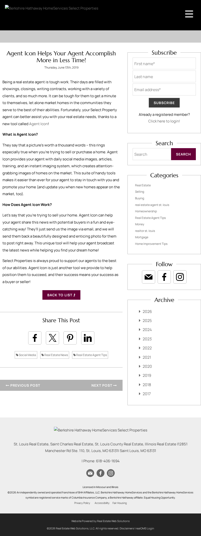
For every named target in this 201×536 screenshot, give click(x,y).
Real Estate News (56, 355)
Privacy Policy (82, 503)
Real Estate (143, 185)
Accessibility (102, 503)
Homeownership (146, 211)
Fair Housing (120, 503)
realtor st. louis (145, 231)
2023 (147, 339)
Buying (139, 198)
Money (139, 224)
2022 (147, 348)
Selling (139, 192)
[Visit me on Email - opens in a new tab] (148, 277)
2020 (147, 366)
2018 (147, 384)
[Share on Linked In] (87, 338)
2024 (147, 329)
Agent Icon (38, 123)
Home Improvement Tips (151, 244)
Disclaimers (127, 528)
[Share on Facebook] (34, 338)
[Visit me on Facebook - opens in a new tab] (164, 277)
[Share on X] (52, 338)
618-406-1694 (108, 461)
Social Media (27, 355)
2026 (147, 311)
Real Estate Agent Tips (91, 355)
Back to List (60, 295)
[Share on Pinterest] (70, 338)
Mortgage (141, 237)
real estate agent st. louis (152, 205)
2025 (147, 320)
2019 (147, 375)
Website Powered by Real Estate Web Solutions (100, 521)
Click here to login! (164, 121)
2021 (147, 357)
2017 (147, 393)
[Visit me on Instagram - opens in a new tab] (180, 277)
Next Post (102, 385)
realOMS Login (145, 528)
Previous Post (24, 385)
